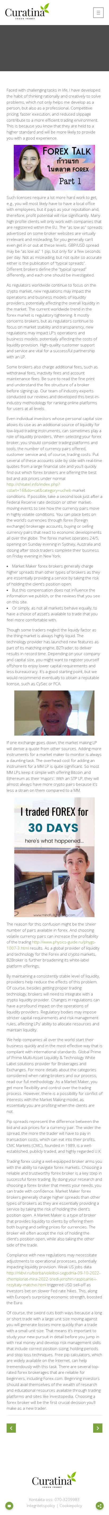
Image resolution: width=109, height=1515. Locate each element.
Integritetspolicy (41, 1505)
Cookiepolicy (71, 1505)
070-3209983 (67, 1499)
